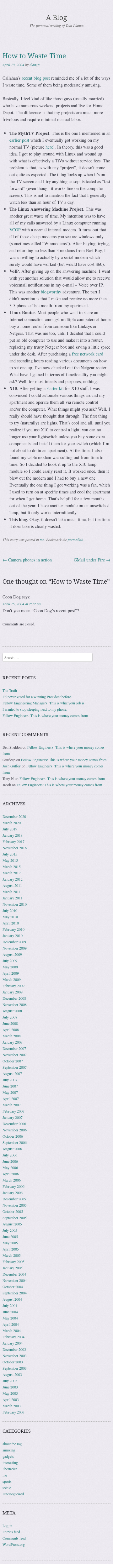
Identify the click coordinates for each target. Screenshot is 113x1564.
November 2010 (15, 904)
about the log (12, 1443)
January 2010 (13, 935)
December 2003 (14, 1349)
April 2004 (11, 1324)
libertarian (10, 1468)
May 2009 (10, 966)
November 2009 (15, 948)
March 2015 (12, 866)
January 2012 (13, 879)
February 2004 (13, 1336)
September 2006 (15, 1142)
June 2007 (10, 1085)
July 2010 (10, 910)
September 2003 (15, 1368)
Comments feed (14, 1537)
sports (7, 1481)
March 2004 (12, 1330)
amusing (9, 1449)
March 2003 (12, 1405)
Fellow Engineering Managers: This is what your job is (43, 702)
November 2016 (15, 847)
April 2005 (11, 1248)
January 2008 (13, 1042)
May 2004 (10, 1317)
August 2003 (12, 1374)
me (42, 539)
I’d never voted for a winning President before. (37, 696)
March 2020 (12, 822)
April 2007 (11, 1098)
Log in (7, 1525)
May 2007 (10, 1092)
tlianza (35, 64)
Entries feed (11, 1531)
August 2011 (12, 885)
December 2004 (14, 1274)
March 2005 (12, 1255)
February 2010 (13, 929)
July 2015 (10, 853)
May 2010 (10, 916)
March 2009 (12, 979)
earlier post (19, 140)
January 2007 (13, 1117)
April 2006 (11, 1173)
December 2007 (14, 1048)
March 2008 (12, 1035)
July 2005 (10, 1230)
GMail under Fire (92, 560)
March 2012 (12, 872)
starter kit (55, 388)
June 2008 (10, 1023)
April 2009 (11, 973)
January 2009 (13, 991)
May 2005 (10, 1242)
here (49, 147)
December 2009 (14, 941)
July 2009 (10, 960)
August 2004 (12, 1299)
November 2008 (15, 1004)
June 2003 (10, 1386)
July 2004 (10, 1305)
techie (7, 1487)
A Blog (56, 18)
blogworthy (51, 292)
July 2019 (10, 828)
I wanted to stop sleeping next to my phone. (35, 709)
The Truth (10, 690)
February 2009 (13, 985)
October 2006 (13, 1136)
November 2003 (15, 1355)
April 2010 (11, 922)
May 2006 (10, 1167)
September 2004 (15, 1292)
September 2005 (15, 1217)
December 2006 (14, 1123)
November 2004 (15, 1280)
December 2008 (14, 998)
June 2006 (10, 1161)
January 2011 (13, 897)
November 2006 (15, 1129)
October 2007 (13, 1060)
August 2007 (12, 1073)
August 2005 (12, 1223)
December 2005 (14, 1198)
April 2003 (11, 1399)
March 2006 (12, 1179)
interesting (10, 1462)
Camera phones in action (27, 560)
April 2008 (11, 1029)
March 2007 (12, 1104)
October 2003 (13, 1361)
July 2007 (10, 1079)
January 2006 (13, 1192)
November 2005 (15, 1205)
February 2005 (13, 1261)
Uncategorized (13, 1493)
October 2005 (13, 1211)
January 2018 (13, 835)
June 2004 (10, 1311)
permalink (75, 539)
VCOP (15, 230)
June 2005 (10, 1236)
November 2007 (15, 1054)
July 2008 (10, 1016)
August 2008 (12, 1010)
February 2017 (13, 841)
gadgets (8, 1456)
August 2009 (12, 954)
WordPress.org (14, 1544)
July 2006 (10, 1154)
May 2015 (10, 860)
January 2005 (13, 1267)
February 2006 (13, 1186)
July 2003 (10, 1380)
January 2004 (13, 1342)
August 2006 (12, 1148)
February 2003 (13, 1411)
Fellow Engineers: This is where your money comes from (45, 715)
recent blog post (36, 78)
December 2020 (14, 816)
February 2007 (13, 1111)
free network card (87, 354)
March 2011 (12, 891)
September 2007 (15, 1067)
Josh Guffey (12, 765)
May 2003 (10, 1393)
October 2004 (13, 1286)
